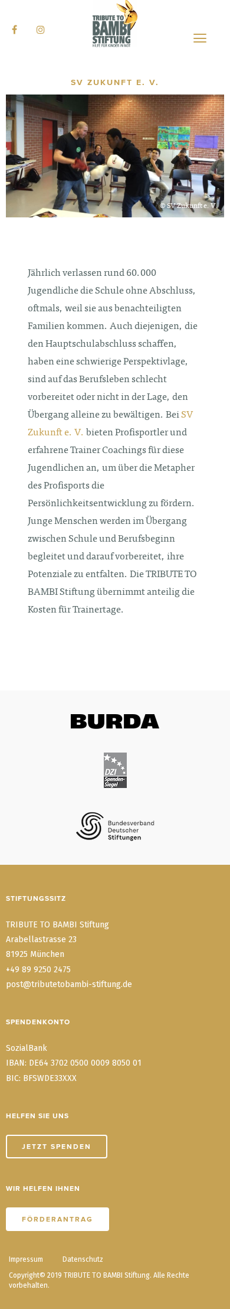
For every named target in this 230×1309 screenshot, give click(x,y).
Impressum (26, 1259)
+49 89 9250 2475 (38, 970)
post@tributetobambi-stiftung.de (69, 984)
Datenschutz (83, 1259)
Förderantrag (57, 1219)
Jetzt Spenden (56, 1146)
